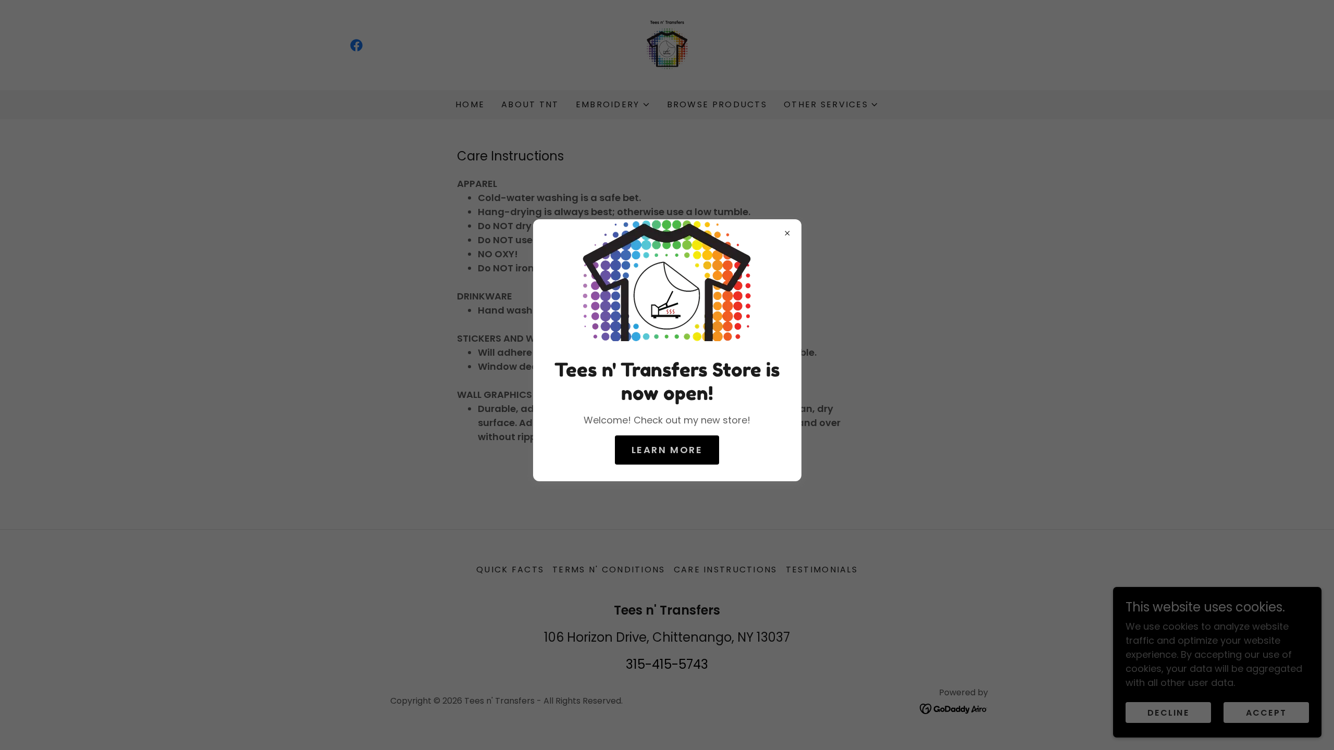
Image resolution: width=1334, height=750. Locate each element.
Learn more (667, 449)
